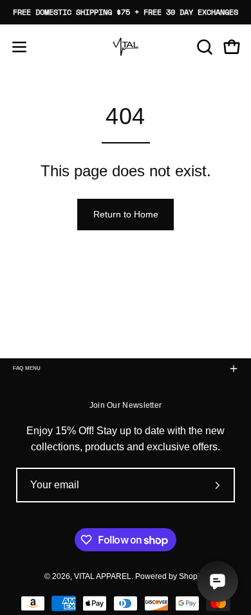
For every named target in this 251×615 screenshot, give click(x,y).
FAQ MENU (27, 368)
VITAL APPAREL (102, 576)
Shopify (192, 576)
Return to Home (125, 214)
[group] (125, 12)
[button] (203, 47)
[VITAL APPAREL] (125, 47)
